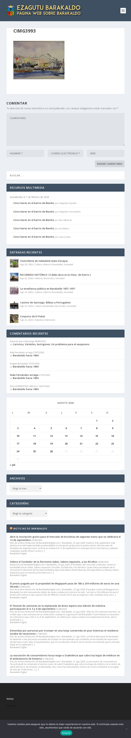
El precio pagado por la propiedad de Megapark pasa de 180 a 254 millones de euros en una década (64, 585)
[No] (126, 729)
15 (96, 435)
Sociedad (68, 264)
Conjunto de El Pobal (32, 316)
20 (66, 443)
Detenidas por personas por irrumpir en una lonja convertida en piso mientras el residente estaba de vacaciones (64, 632)
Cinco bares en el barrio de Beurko (33, 203)
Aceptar (66, 732)
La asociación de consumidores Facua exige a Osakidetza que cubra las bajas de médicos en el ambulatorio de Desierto (65, 657)
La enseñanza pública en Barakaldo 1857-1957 (47, 288)
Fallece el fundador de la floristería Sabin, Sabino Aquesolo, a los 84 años (53, 561)
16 (112, 435)
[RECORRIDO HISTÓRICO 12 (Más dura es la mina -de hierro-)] (14, 277)
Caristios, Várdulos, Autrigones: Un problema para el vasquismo (51, 344)
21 (81, 443)
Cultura (38, 264)
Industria (39, 319)
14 (81, 435)
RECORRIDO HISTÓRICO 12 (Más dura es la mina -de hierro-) (55, 274)
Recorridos (49, 278)
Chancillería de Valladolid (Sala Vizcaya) (44, 260)
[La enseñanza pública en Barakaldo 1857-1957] (14, 291)
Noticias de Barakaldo (30, 528)
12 (51, 435)
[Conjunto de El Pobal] (14, 318)
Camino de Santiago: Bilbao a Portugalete (45, 302)
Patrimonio (50, 319)
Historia (47, 264)
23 (112, 443)
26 (51, 451)
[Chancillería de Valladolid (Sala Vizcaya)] (14, 263)
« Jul (12, 464)
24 (18, 451)
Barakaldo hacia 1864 (26, 355)
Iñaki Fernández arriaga (24, 375)
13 (66, 435)
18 (34, 443)
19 (51, 443)
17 (18, 443)
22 (96, 443)
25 (34, 451)
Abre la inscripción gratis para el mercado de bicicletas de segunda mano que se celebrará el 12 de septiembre (65, 538)
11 (34, 435)
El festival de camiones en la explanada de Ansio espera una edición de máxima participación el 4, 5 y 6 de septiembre (57, 607)
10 (18, 435)
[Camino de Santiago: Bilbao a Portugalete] (14, 305)
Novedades (57, 264)
